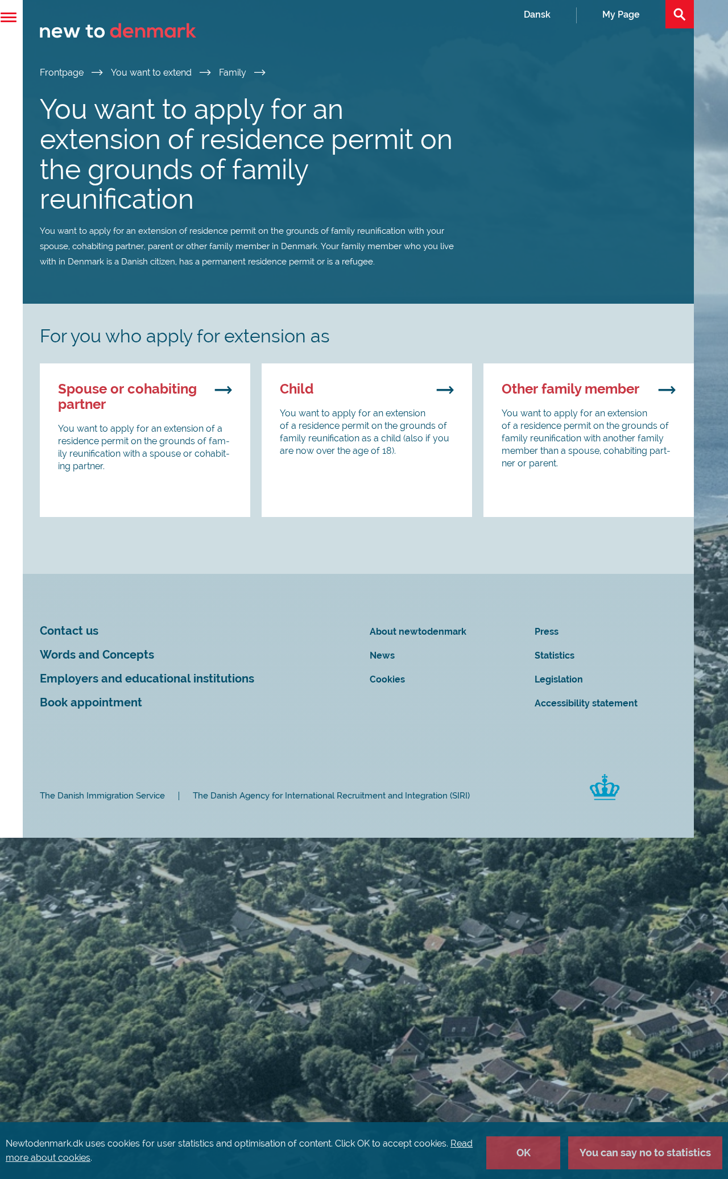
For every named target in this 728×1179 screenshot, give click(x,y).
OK (523, 1153)
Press (547, 631)
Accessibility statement (586, 703)
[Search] (679, 14)
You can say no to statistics (645, 1153)
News (382, 655)
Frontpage (63, 72)
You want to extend (152, 72)
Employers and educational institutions (147, 678)
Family (234, 72)
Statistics (554, 655)
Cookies (387, 679)
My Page (621, 14)
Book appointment (91, 702)
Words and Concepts (97, 654)
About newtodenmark (418, 631)
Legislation (559, 679)
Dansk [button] (537, 14)
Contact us (69, 631)
